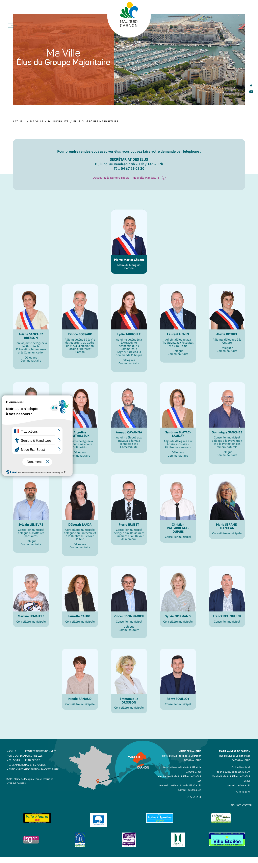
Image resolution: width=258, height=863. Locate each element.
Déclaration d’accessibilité (42, 769)
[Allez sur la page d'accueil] (129, 14)
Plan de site (32, 760)
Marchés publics (35, 764)
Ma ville (36, 121)
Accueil (19, 121)
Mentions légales (17, 769)
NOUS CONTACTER (241, 805)
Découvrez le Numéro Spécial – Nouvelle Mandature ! (126, 177)
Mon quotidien (16, 755)
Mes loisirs (13, 760)
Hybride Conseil (16, 783)
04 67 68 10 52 (243, 792)
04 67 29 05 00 (194, 797)
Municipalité (58, 121)
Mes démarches (15, 764)
